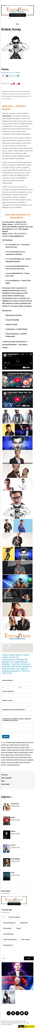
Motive (13, 831)
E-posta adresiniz (8, 691)
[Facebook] (13, 1013)
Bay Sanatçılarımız (9, 923)
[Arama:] (12, 958)
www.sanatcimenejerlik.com (15, 259)
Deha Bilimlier (15, 859)
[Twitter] (17, 1013)
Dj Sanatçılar (7, 928)
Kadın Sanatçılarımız (10, 939)
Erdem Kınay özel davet (23, 755)
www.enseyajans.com (13, 244)
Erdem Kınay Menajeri (20, 752)
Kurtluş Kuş (15, 803)
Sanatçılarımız (8, 945)
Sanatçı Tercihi (7, 700)
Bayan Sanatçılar (14, 917)
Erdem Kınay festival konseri (10, 747)
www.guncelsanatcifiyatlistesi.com (17, 266)
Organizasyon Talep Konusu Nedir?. (14, 709)
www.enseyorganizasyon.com (15, 252)
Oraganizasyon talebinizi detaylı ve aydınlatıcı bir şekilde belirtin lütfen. (16, 719)
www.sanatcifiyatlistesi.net (14, 273)
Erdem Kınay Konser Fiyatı (15, 750)
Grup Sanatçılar (8, 934)
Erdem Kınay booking (14, 742)
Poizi (12, 872)
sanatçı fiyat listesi (13, 765)
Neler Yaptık (25, 939)
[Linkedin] (26, 1013)
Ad (3, 687)
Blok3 (13, 817)
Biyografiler (24, 923)
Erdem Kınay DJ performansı (19, 745)
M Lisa (13, 845)
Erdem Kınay (7, 106)
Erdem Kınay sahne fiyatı (9, 757)
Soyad (20, 687)
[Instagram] (9, 1013)
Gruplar (18, 928)
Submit (5, 736)
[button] (17, 24)
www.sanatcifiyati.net (13, 280)
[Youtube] (22, 1013)
